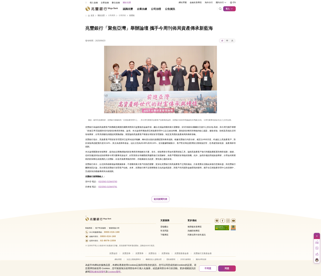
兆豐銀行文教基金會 (203, 253)
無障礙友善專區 (195, 227)
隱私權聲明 (171, 259)
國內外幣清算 (201, 259)
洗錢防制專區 (194, 231)
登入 (228, 9)
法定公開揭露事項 (134, 259)
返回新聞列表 (160, 199)
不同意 (208, 268)
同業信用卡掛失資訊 (197, 235)
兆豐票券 (139, 253)
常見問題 (164, 231)
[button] (317, 242)
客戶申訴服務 (100, 228)
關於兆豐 (101, 15)
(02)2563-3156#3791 (107, 187)
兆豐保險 (166, 253)
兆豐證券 (126, 253)
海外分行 (209, 2)
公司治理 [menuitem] (156, 9)
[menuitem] (94, 2)
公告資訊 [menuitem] (170, 9)
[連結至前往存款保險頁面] (233, 228)
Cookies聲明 (114, 271)
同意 (227, 268)
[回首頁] (101, 9)
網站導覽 (183, 2)
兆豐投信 (152, 253)
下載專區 (164, 235)
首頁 (92, 15)
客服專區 (88, 228)
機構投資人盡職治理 (154, 259)
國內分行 (220, 2)
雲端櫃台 (164, 227)
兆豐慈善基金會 (182, 253)
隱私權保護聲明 (98, 271)
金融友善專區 (196, 2)
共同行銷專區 (185, 259)
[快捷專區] (317, 236)
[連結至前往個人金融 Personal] (98, 219)
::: (86, 2)
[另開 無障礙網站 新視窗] (222, 228)
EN (234, 2)
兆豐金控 (113, 253)
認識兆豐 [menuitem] (128, 9)
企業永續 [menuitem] (142, 9)
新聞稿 (132, 15)
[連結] (220, 8)
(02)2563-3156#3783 (107, 182)
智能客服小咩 (114, 228)
